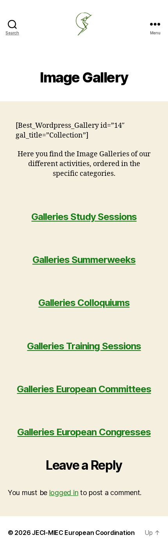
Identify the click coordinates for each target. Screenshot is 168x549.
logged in (64, 492)
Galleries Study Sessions (83, 216)
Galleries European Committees (84, 389)
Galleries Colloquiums (83, 302)
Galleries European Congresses (83, 432)
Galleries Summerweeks (84, 259)
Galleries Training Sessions (84, 346)
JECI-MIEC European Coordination (83, 532)
